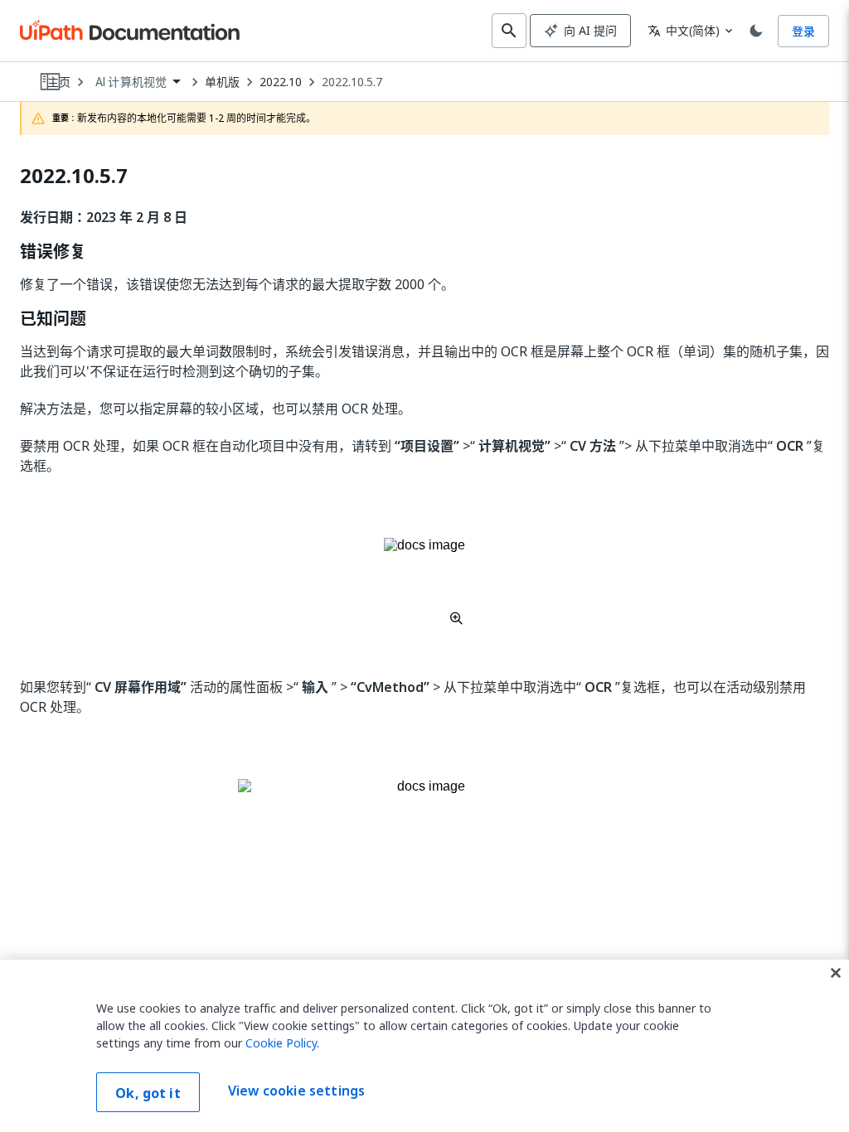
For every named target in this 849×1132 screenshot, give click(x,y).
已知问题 (53, 319)
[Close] (836, 973)
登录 (803, 31)
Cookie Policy (281, 1043)
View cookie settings (296, 1091)
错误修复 (53, 252)
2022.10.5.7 (352, 82)
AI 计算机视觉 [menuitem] (131, 82)
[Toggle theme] (756, 30)
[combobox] (137, 82)
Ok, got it (148, 1093)
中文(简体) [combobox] (684, 30)
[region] (424, 1046)
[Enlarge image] (424, 580)
